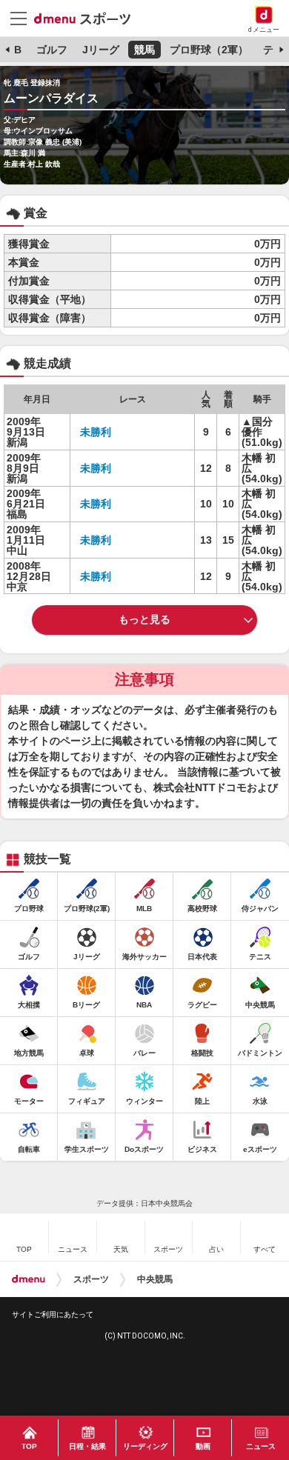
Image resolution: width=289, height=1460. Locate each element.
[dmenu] (28, 1279)
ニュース (261, 1446)
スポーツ (91, 1279)
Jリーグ (100, 50)
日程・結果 (87, 1446)
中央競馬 (155, 1279)
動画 (203, 1446)
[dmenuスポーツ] (88, 18)
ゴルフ (51, 50)
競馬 (144, 50)
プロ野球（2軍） (209, 50)
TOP (29, 1446)
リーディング (145, 1446)
